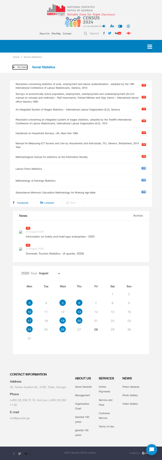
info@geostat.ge (20, 418)
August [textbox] (43, 273)
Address (15, 381)
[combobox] (49, 273)
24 (29, 329)
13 (79, 312)
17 (29, 321)
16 (129, 312)
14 (96, 312)
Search (94, 33)
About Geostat (83, 386)
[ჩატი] (151, 449)
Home (16, 56)
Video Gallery (130, 403)
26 (62, 329)
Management (82, 395)
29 (112, 329)
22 (112, 321)
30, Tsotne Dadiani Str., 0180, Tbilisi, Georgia (38, 387)
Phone (14, 394)
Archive (138, 215)
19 (62, 321)
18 (46, 321)
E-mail (14, 412)
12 (62, 312)
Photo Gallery (130, 395)
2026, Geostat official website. (80, 452)
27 (79, 329)
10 (29, 312)
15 (112, 312)
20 (79, 321)
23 (129, 321)
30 (129, 329)
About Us (45, 33)
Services (106, 378)
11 (46, 312)
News (23, 216)
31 (29, 338)
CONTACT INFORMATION (28, 374)
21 (96, 321)
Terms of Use (106, 426)
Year (29, 273)
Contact (67, 33)
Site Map (56, 33)
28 (96, 329)
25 (46, 329)
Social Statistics (33, 56)
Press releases (130, 386)
